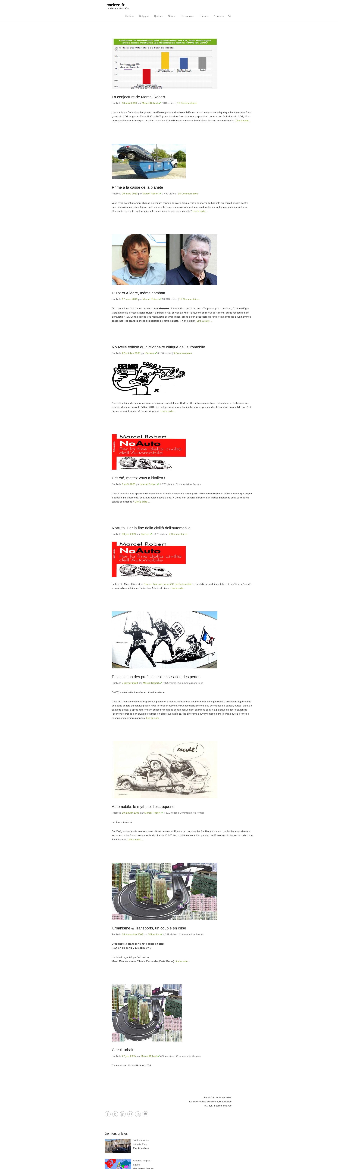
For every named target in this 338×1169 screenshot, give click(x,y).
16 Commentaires (188, 193)
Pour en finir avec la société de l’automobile (167, 584)
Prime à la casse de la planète (137, 187)
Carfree (129, 16)
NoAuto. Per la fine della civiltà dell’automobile (151, 528)
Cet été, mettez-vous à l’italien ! (138, 478)
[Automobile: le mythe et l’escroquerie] (182, 769)
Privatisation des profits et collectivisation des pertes (156, 677)
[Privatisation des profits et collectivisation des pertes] (182, 639)
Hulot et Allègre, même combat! (138, 293)
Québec (158, 16)
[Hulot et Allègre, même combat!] (182, 259)
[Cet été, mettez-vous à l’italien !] (182, 452)
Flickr (130, 1114)
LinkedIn (123, 1114)
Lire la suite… (243, 120)
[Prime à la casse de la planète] (182, 161)
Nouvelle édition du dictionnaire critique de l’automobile (158, 347)
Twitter (115, 1114)
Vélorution (153, 934)
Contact (145, 1114)
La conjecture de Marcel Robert (138, 97)
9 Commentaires (182, 353)
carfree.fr (115, 4)
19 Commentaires (187, 103)
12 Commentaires (189, 299)
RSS (138, 1114)
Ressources (187, 16)
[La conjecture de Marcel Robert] (182, 63)
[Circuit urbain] (182, 1012)
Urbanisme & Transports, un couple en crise (149, 928)
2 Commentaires (178, 534)
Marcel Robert (150, 103)
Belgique (144, 16)
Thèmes (203, 16)
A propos (219, 16)
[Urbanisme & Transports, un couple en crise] (182, 891)
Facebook (108, 1114)
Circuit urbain (123, 1050)
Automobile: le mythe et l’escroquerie (143, 806)
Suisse (172, 16)
